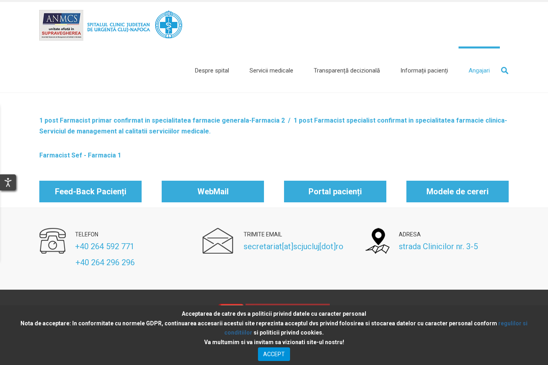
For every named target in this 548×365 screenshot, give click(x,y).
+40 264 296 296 (87, 262)
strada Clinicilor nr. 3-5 (438, 246)
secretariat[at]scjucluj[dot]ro (293, 246)
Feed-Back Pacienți (90, 191)
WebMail (213, 191)
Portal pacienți (335, 191)
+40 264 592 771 (104, 246)
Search (505, 71)
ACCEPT (274, 354)
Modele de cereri (457, 191)
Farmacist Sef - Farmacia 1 (80, 155)
